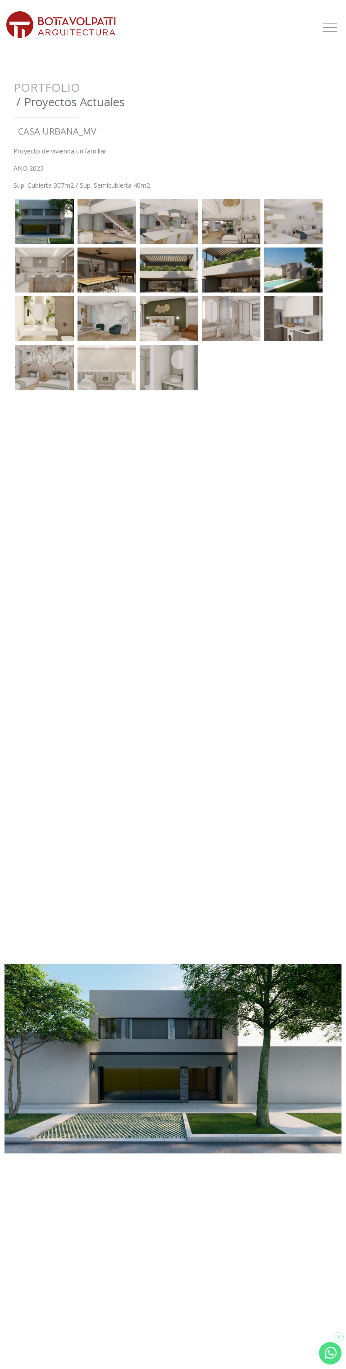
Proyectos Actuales (74, 102)
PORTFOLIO (47, 87)
